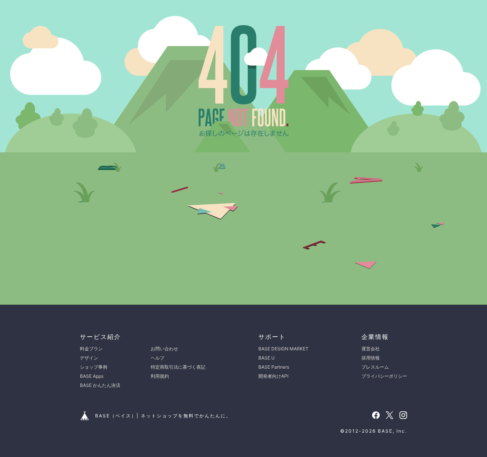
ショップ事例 (93, 367)
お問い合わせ (164, 349)
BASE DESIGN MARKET (283, 349)
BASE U (266, 358)
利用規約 (160, 376)
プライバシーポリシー (384, 376)
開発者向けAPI (273, 376)
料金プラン (91, 349)
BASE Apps (91, 376)
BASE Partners (273, 367)
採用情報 (370, 358)
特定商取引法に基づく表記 (178, 367)
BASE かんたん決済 (100, 385)
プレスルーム (375, 367)
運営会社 (370, 349)
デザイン (89, 358)
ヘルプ (157, 358)
